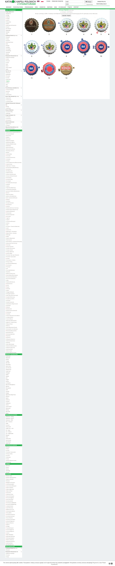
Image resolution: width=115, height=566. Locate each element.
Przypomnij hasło (101, 4)
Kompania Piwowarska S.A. (12, 55)
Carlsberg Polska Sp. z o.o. (12, 35)
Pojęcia (70, 7)
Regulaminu (96, 562)
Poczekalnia (62, 7)
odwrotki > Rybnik (66, 15)
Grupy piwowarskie (10, 10)
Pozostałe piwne (18, 7)
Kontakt (76, 7)
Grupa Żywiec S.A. (10, 11)
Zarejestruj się (101, 1)
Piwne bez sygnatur (57, 1)
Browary (8, 7)
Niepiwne (49, 7)
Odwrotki (42, 7)
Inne (55, 7)
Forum (48, 1)
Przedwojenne (29, 7)
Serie (36, 7)
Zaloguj (89, 1)
